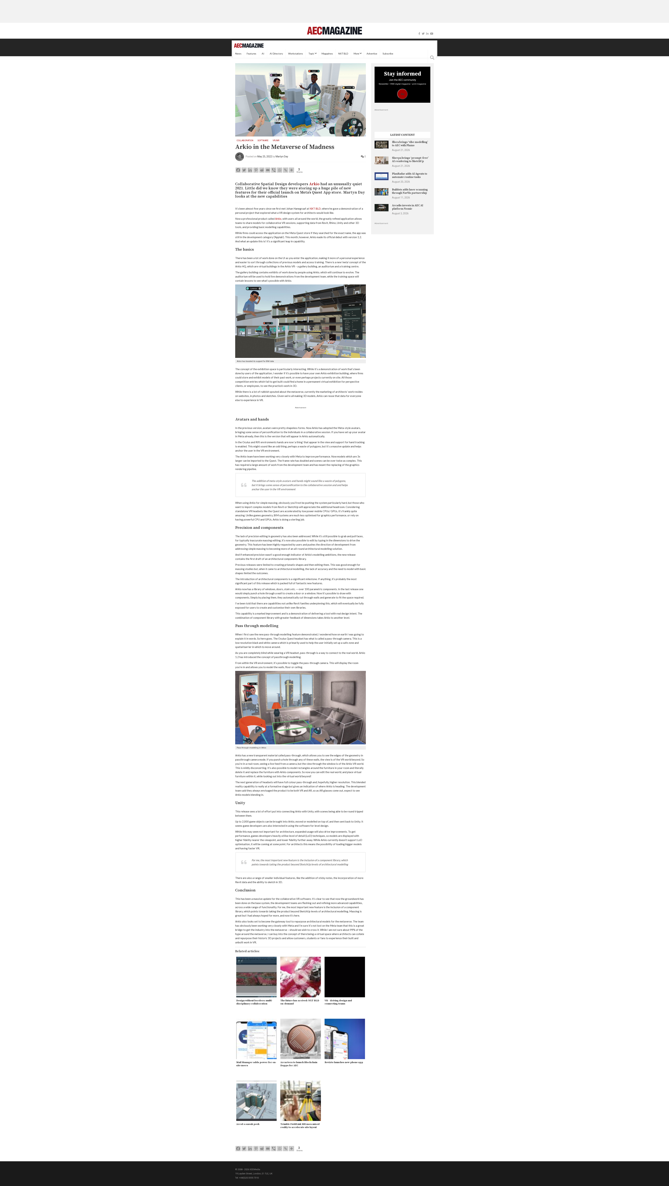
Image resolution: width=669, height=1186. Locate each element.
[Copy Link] (285, 170)
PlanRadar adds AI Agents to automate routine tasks (409, 175)
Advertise (372, 53)
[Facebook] (419, 33)
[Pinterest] (256, 170)
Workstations (295, 53)
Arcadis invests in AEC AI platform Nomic (407, 207)
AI (263, 53)
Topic (311, 53)
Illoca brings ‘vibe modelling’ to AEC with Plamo (410, 143)
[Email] (267, 170)
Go (402, 94)
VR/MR (276, 140)
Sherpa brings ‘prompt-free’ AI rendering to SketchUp (410, 159)
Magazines (327, 53)
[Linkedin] (250, 170)
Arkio (314, 184)
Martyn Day (282, 156)
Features (251, 53)
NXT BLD (343, 53)
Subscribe (388, 53)
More (356, 53)
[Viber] (273, 170)
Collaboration (245, 140)
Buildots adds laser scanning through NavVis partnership (410, 191)
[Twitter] (423, 33)
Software (262, 140)
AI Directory (276, 53)
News (238, 53)
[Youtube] (432, 33)
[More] (291, 170)
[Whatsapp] (279, 170)
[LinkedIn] (427, 33)
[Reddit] (261, 170)
